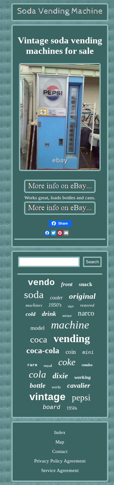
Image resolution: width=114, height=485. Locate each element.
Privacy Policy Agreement (60, 460)
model (37, 328)
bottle (37, 385)
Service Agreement (60, 470)
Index (60, 432)
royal (48, 365)
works (56, 387)
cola (37, 374)
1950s (71, 408)
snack (85, 284)
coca (38, 339)
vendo (41, 283)
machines (34, 305)
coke (66, 362)
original (82, 296)
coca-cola (42, 350)
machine (70, 325)
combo (87, 365)
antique (67, 315)
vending (72, 338)
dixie (60, 376)
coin (71, 351)
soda (34, 294)
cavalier (78, 385)
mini (88, 352)
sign (71, 306)
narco (86, 313)
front (67, 284)
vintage (47, 396)
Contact (59, 451)
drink (49, 313)
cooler (56, 297)
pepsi (81, 397)
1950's (54, 305)
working (82, 377)
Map (59, 441)
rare (32, 365)
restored (87, 305)
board (51, 407)
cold (30, 314)
